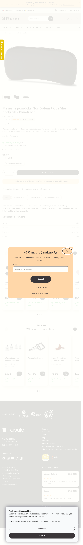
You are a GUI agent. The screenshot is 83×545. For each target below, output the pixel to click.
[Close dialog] (67, 251)
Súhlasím (42, 536)
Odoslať (41, 279)
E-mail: (15, 265)
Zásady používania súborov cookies (46, 521)
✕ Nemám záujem (41, 287)
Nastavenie (42, 528)
